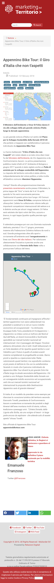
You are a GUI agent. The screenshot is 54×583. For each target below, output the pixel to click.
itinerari (20, 88)
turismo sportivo (34, 85)
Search (38, 25)
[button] (8, 513)
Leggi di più (48, 578)
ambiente (7, 85)
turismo (6, 82)
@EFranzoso (19, 478)
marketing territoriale (41, 82)
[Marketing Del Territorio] (23, 9)
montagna (22, 85)
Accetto (38, 578)
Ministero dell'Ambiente (19, 158)
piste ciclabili (27, 82)
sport (15, 85)
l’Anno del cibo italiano (22, 239)
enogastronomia (9, 88)
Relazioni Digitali (32, 545)
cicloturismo (16, 82)
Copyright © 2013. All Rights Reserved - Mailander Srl (27, 542)
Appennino (29, 88)
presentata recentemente (14, 188)
